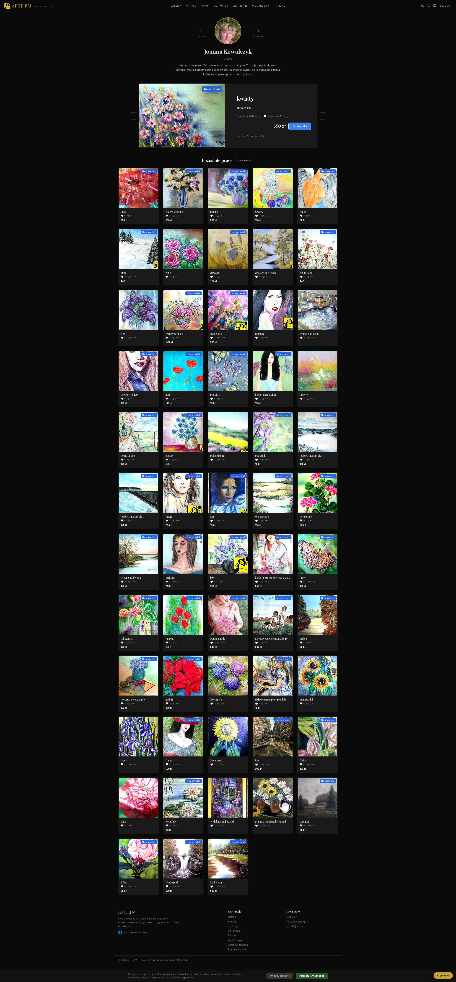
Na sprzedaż (245, 160)
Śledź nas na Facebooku (137, 932)
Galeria (176, 5)
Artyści (191, 5)
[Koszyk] (428, 5)
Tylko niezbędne (280, 976)
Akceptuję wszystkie (311, 976)
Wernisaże (240, 5)
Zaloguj (445, 5)
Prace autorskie (237, 949)
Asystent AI (443, 975)
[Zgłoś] (435, 5)
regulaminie (187, 977)
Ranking (280, 5)
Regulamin (291, 917)
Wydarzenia (261, 5)
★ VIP (205, 5)
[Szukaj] (422, 5)
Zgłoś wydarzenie (238, 944)
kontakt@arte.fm (295, 926)
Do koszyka (300, 126)
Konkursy (221, 5)
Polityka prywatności (298, 921)
